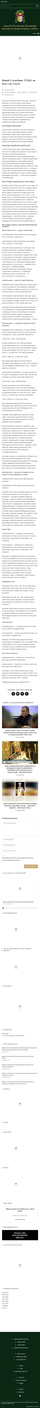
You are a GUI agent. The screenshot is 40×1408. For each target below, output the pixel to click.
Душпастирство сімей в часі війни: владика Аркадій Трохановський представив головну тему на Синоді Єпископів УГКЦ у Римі (20, 732)
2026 (3, 1292)
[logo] (20, 16)
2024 (3, 1297)
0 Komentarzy (9, 95)
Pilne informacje (10, 92)
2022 (3, 1301)
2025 (3, 1294)
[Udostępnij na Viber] (22, 694)
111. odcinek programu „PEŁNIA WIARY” (13, 1035)
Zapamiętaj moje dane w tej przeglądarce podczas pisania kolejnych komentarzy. (17, 859)
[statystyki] (20, 1396)
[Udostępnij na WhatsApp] (27, 694)
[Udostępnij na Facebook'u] (18, 694)
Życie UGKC (33, 92)
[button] (35, 33)
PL (2, 2)
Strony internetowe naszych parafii (15, 873)
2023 (3, 1299)
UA (4, 2)
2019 (3, 1308)
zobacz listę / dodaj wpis (20, 1215)
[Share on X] (13, 694)
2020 (3, 1305)
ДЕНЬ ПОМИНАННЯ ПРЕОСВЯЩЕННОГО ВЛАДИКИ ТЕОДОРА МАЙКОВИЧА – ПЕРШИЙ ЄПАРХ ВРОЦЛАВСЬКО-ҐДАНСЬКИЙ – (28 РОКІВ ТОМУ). (20, 769)
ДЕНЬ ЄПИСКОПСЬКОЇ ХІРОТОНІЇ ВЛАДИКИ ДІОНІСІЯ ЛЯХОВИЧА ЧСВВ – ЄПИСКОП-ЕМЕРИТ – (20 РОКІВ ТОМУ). (20, 806)
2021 (3, 1303)
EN (6, 2)
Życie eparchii (22, 92)
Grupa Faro (36, 1406)
